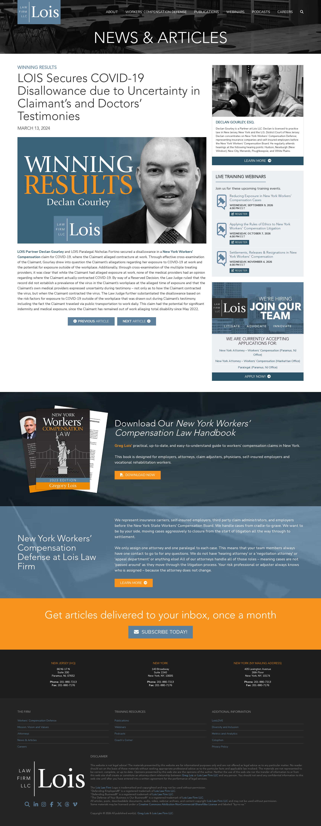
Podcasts (261, 12)
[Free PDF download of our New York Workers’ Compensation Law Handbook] (63, 448)
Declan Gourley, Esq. (235, 122)
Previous (93, 321)
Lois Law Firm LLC (207, 775)
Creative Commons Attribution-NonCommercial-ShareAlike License (178, 804)
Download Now (140, 475)
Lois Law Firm (103, 787)
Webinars (235, 12)
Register (241, 214)
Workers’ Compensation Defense (156, 12)
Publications (206, 12)
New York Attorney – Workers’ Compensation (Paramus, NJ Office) (257, 352)
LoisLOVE (217, 720)
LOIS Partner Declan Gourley (40, 251)
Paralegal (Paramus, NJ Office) (258, 367)
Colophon (217, 740)
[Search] (302, 12)
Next (134, 321)
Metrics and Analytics (224, 733)
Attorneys (23, 733)
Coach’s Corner (124, 740)
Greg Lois (187, 775)
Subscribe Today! (164, 632)
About (112, 12)
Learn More (255, 161)
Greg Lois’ (123, 445)
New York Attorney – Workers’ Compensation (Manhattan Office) (257, 361)
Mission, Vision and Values (33, 727)
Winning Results (37, 67)
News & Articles (27, 740)
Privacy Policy (220, 746)
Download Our (182, 428)
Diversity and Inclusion (225, 727)
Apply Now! (255, 376)
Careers (285, 12)
